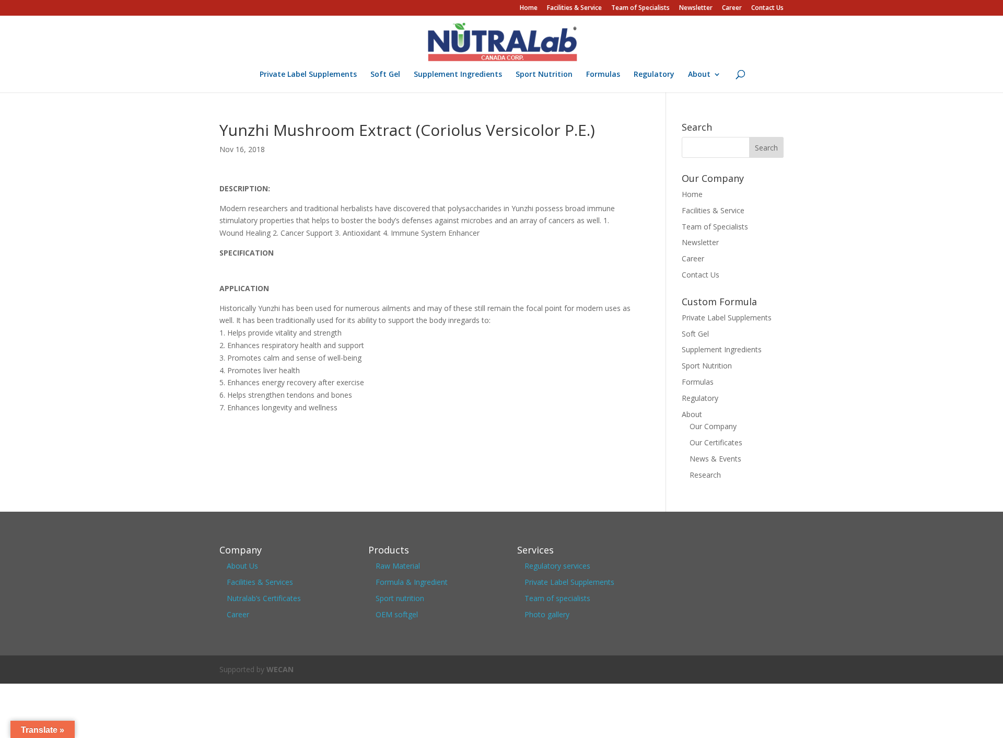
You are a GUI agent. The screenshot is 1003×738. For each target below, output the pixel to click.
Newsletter (696, 8)
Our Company (713, 426)
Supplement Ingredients (458, 75)
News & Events (715, 459)
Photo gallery (546, 614)
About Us (242, 566)
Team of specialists (557, 598)
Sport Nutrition (544, 75)
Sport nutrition (400, 598)
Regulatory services (557, 566)
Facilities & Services (260, 582)
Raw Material (398, 566)
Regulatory (654, 75)
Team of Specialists (640, 8)
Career (732, 8)
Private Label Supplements (308, 75)
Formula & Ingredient (412, 582)
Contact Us (767, 8)
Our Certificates (716, 442)
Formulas (603, 75)
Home (529, 8)
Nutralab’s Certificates (264, 598)
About (699, 75)
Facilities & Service (574, 8)
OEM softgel (397, 614)
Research (705, 475)
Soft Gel (385, 75)
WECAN (280, 669)
